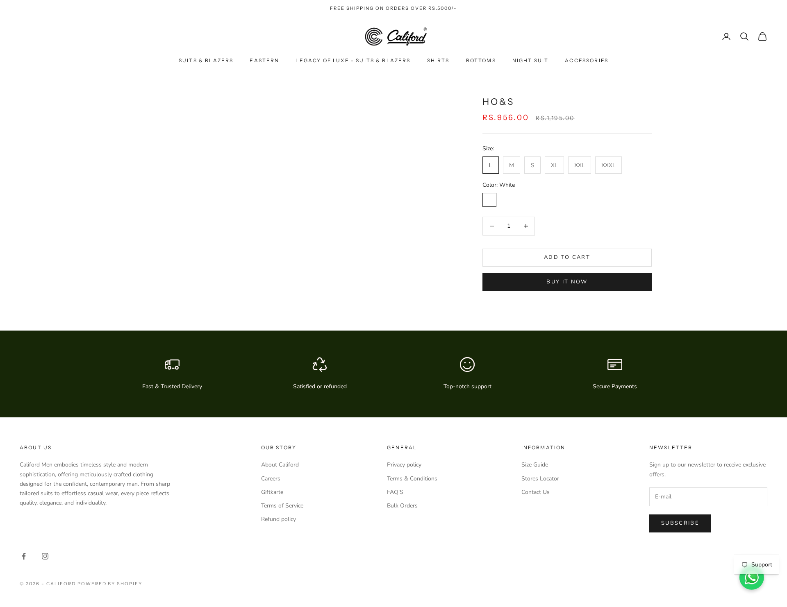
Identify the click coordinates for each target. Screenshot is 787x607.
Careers (270, 478)
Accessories (586, 60)
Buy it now (566, 281)
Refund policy (278, 519)
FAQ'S (395, 492)
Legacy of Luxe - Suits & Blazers (353, 60)
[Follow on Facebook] (24, 556)
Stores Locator (540, 478)
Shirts (438, 60)
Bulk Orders (402, 506)
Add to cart (567, 257)
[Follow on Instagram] (45, 556)
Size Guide (534, 465)
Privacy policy (404, 465)
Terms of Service (282, 506)
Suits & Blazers (206, 60)
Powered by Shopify (110, 584)
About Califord (280, 465)
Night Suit (530, 60)
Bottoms (481, 60)
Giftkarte (272, 492)
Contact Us (535, 492)
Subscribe (680, 523)
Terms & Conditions (412, 478)
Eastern (264, 60)
